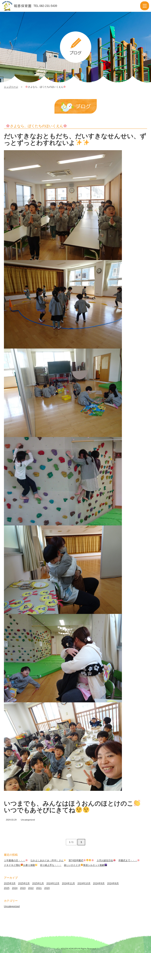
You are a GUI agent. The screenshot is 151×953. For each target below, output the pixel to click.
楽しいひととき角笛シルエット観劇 (84, 865)
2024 (14, 888)
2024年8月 (113, 883)
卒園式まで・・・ (127, 860)
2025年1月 (38, 883)
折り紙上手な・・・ (50, 865)
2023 (23, 888)
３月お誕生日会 (105, 860)
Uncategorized (28, 820)
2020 (47, 888)
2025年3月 (10, 883)
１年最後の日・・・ (14, 860)
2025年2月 (24, 883)
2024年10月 (83, 883)
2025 (6, 888)
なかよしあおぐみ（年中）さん (47, 860)
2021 (39, 888)
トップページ (11, 87)
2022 (31, 888)
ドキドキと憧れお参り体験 (19, 865)
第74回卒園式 (76, 860)
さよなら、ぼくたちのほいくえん (36, 126)
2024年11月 (68, 883)
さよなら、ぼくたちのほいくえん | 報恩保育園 (20, 6)
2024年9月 (99, 883)
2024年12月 (52, 883)
